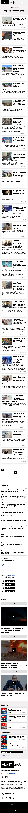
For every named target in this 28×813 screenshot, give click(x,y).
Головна (11, 7)
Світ (2, 488)
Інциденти (14, 603)
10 (12, 472)
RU (15, 810)
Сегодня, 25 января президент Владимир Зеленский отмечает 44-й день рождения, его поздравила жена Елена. (13, 198)
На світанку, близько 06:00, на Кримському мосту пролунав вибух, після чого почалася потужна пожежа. (13, 39)
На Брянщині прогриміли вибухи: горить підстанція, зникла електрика (13, 630)
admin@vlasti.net (12, 772)
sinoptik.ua (12, 575)
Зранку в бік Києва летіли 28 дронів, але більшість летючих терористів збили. (14, 24)
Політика (14, 671)
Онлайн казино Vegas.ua (14, 805)
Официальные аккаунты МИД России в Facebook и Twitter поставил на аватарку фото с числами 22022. (13, 145)
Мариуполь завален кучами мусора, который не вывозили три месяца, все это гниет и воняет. (13, 92)
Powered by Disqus (5, 755)
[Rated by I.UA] (4, 773)
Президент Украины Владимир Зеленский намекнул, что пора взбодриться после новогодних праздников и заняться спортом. (13, 232)
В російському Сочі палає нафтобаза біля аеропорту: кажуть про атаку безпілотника (14, 665)
